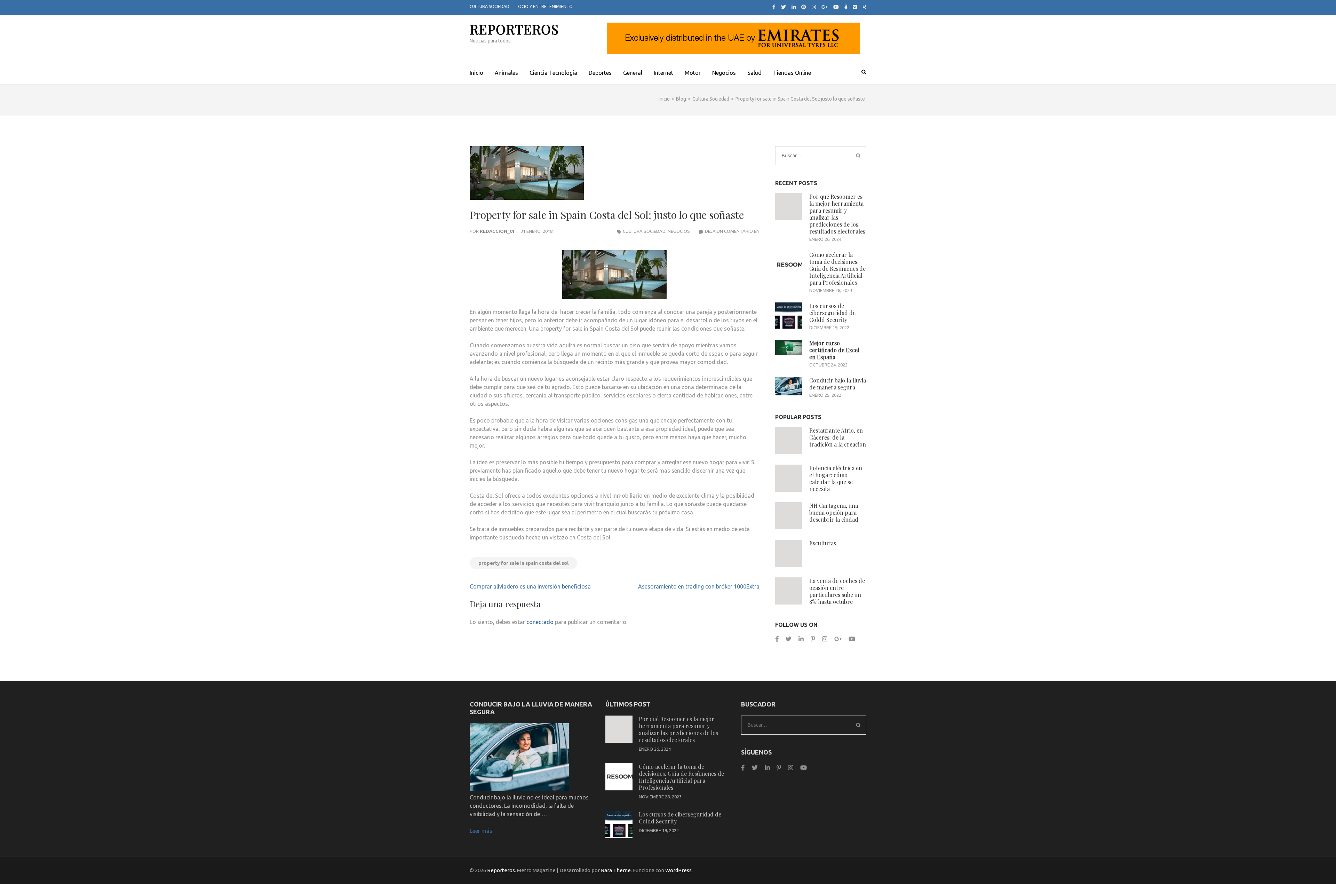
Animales (506, 73)
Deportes (600, 73)
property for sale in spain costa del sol (523, 563)
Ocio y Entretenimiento (545, 6)
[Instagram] (814, 7)
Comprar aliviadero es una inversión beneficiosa (530, 586)
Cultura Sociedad (489, 6)
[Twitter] (783, 7)
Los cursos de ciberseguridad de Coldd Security (832, 312)
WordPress (678, 870)
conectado (540, 622)
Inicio (476, 73)
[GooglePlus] (838, 639)
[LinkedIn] (794, 7)
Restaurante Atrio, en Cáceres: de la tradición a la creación (837, 437)
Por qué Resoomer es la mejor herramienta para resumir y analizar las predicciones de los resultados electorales (837, 214)
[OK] (846, 7)
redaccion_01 (497, 231)
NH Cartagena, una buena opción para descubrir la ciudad (833, 512)
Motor (693, 73)
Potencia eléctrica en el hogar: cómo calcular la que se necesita (835, 478)
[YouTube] (836, 7)
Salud (754, 73)
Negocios (724, 73)
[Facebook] (774, 7)
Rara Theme (616, 870)
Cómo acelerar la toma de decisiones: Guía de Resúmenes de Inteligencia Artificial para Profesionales (837, 268)
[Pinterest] (803, 7)
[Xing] (865, 7)
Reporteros (514, 29)
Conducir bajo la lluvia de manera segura (837, 384)
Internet (663, 73)
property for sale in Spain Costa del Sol (589, 328)
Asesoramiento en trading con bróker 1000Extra (699, 586)
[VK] (855, 7)
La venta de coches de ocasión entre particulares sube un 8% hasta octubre (837, 591)
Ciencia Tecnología (553, 73)
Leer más (481, 831)
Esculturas (822, 543)
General (632, 73)
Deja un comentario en (732, 231)
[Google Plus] (824, 7)
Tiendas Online (792, 73)
